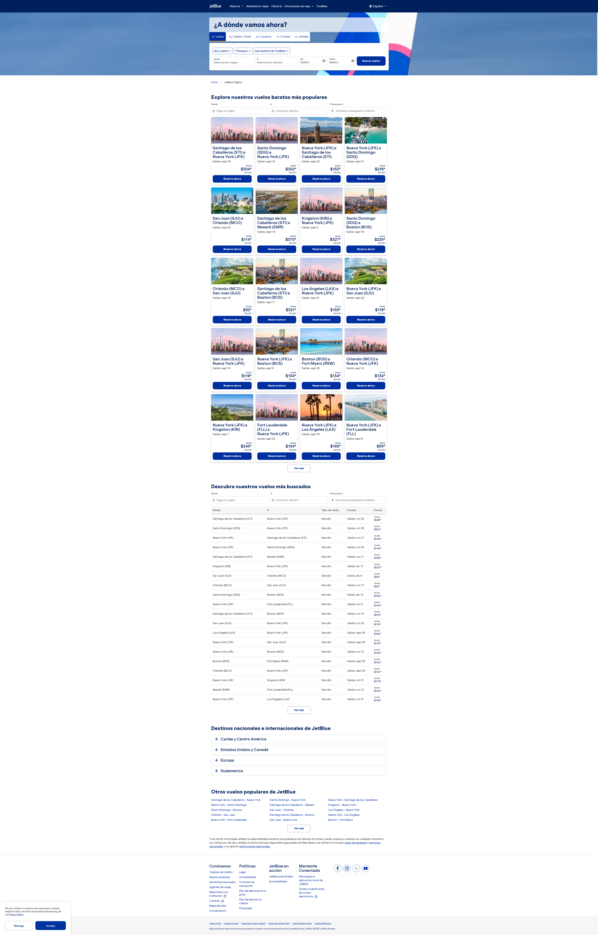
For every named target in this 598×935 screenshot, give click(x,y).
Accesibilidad (247, 877)
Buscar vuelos (371, 60)
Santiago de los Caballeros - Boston (292, 814)
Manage (19, 925)
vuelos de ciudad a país (279, 923)
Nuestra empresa (219, 877)
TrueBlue (321, 6)
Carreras (216, 901)
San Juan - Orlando (282, 809)
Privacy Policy (16, 914)
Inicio (214, 82)
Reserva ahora (232, 178)
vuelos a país (215, 923)
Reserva (237, 6)
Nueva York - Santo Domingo (229, 804)
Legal (242, 872)
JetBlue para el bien (281, 876)
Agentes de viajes (220, 887)
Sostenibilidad (278, 881)
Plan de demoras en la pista (252, 892)
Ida (301, 59)
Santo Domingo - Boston (226, 809)
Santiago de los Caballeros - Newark (292, 804)
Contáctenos (217, 910)
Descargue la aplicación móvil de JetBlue (311, 880)
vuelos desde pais (323, 923)
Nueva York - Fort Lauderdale (229, 819)
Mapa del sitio (217, 905)
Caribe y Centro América (243, 739)
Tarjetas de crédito (221, 872)
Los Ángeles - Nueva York (344, 809)
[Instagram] (347, 868)
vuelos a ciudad (231, 923)
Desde (217, 59)
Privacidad (245, 908)
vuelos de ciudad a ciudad (253, 923)
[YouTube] (365, 868)
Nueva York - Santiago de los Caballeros (353, 799)
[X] (356, 868)
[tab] (217, 36)
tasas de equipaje (355, 842)
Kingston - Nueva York (342, 804)
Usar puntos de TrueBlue (270, 50)
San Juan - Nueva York (283, 819)
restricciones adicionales (254, 846)
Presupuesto (336, 104)
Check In (276, 6)
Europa (227, 760)
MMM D (304, 62)
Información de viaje (299, 6)
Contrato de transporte (246, 884)
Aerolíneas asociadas (222, 882)
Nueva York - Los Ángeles (344, 814)
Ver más (299, 828)
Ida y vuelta (221, 50)
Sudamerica (232, 770)
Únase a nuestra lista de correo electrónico (311, 892)
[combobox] (233, 62)
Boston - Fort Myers (340, 819)
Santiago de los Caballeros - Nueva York (236, 799)
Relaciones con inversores (218, 894)
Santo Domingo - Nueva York (287, 799)
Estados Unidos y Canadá (244, 749)
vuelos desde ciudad (302, 923)
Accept (50, 925)
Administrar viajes (257, 6)
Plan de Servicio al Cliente (250, 901)
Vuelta (332, 59)
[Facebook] (337, 868)
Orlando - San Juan (223, 814)
